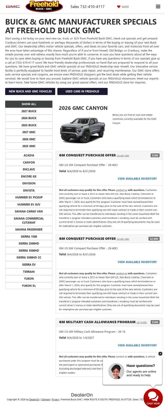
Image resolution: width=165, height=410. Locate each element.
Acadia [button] (29, 155)
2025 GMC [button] (28, 146)
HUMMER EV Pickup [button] (29, 197)
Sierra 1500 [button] (29, 236)
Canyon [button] (29, 162)
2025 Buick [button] (28, 125)
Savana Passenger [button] (28, 229)
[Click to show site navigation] (158, 6)
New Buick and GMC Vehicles (30, 91)
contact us (121, 190)
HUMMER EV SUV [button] (28, 204)
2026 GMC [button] (28, 139)
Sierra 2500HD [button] (29, 243)
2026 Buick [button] (28, 118)
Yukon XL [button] (29, 285)
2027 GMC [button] (28, 132)
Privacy (55, 399)
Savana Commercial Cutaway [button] (29, 220)
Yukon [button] (29, 278)
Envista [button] (29, 190)
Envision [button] (28, 183)
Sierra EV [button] (29, 264)
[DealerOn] (82, 394)
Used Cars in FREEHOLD (82, 91)
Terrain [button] (29, 271)
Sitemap (45, 399)
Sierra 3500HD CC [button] (29, 257)
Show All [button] (29, 104)
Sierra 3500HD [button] (29, 250)
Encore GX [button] (29, 176)
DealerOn (34, 399)
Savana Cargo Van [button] (29, 211)
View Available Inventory (137, 178)
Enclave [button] (29, 169)
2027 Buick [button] (28, 111)
